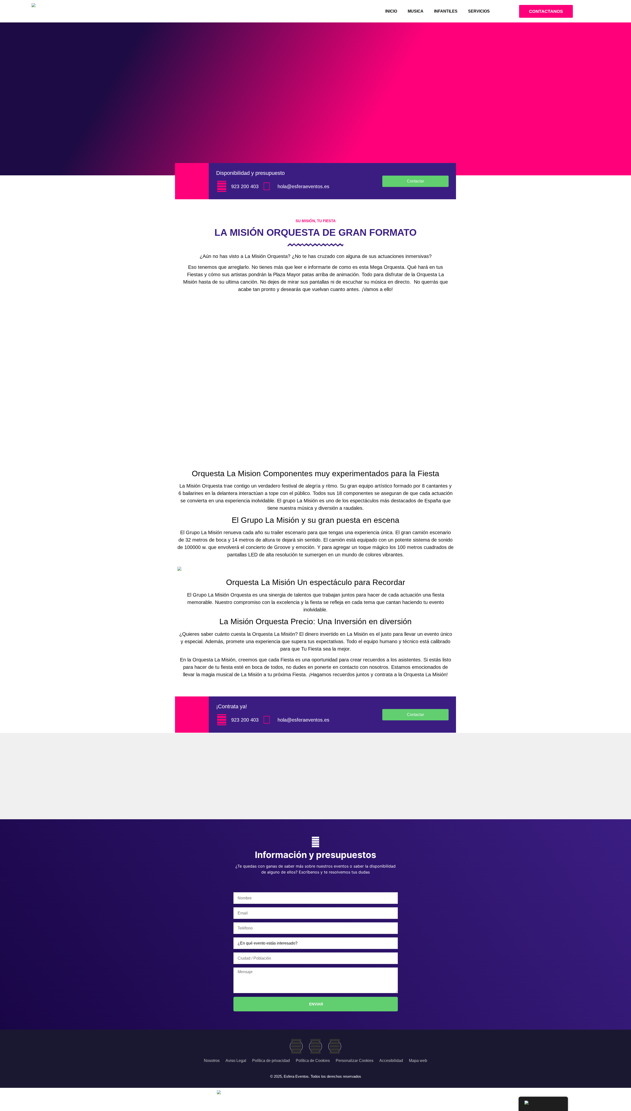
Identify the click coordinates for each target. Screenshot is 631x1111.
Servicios (479, 11)
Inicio (391, 11)
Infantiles (445, 11)
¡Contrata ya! (231, 706)
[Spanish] (543, 1104)
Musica (415, 11)
